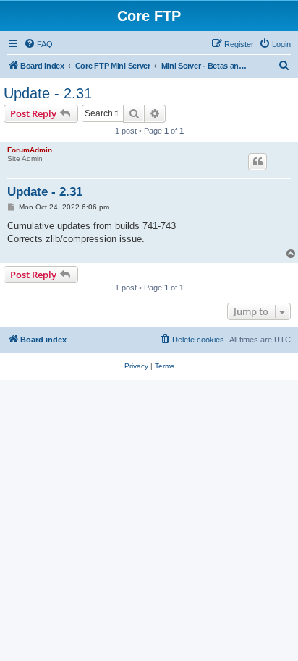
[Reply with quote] (257, 161)
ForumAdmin (29, 150)
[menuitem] (38, 44)
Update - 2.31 (48, 93)
